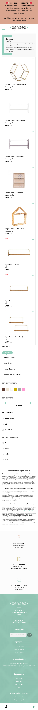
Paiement (19, 681)
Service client (19, 684)
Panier (32, 706)
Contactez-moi (19, 649)
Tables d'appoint (9, 369)
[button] (33, 59)
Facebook (16, 698)
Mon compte (6, 706)
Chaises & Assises (9, 357)
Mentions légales (19, 652)
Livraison (19, 678)
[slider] (5, 403)
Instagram (22, 698)
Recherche (19, 706)
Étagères (7, 363)
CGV (19, 687)
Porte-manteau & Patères (12, 374)
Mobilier (7, 352)
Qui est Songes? (19, 646)
